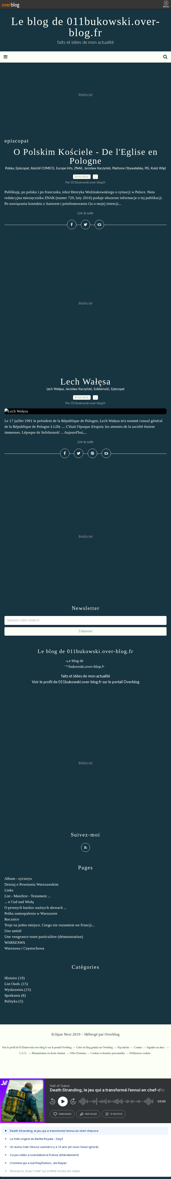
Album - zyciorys (18, 878)
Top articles (123, 1047)
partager (91, 1114)
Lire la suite (85, 213)
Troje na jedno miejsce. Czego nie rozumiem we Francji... (49, 925)
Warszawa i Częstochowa (24, 948)
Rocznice (11, 919)
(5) (13, 1001)
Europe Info (64, 168)
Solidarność (101, 389)
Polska (9, 168)
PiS (147, 168)
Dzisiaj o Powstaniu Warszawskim (31, 884)
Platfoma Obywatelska (127, 168)
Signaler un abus (156, 1047)
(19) (14, 978)
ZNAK (78, 168)
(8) (15, 995)
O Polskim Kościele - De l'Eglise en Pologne (86, 156)
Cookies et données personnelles (108, 1053)
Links (8, 890)
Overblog (112, 1034)
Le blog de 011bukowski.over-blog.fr (85, 27)
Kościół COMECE (42, 168)
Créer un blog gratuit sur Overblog (94, 1047)
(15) (16, 984)
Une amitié (13, 931)
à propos (116, 1114)
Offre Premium (78, 1053)
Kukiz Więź (158, 168)
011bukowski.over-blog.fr (80, 682)
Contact (138, 1047)
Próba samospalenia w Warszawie (30, 913)
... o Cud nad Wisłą (19, 902)
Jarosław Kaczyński (97, 168)
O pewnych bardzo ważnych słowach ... (35, 908)
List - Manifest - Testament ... (27, 896)
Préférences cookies (140, 1053)
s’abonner (65, 1114)
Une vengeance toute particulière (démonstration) (43, 937)
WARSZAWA (14, 942)
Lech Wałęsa (85, 381)
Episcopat (22, 168)
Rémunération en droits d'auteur (48, 1053)
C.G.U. (23, 1053)
